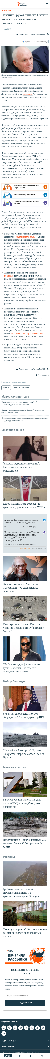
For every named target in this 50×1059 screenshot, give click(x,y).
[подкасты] (19, 1056)
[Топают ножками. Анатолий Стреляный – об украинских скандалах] (25, 568)
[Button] (22, 34)
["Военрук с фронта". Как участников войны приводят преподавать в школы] (25, 913)
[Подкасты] (43, 1027)
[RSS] (37, 1027)
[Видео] (31, 1056)
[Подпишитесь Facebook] (9, 1027)
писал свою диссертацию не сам (27, 333)
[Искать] (42, 1056)
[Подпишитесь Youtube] (20, 1027)
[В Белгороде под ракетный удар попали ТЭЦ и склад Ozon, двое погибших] (25, 784)
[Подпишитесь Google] (3, 1027)
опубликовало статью (26, 237)
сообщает (28, 94)
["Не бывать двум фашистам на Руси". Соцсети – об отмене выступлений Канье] (25, 648)
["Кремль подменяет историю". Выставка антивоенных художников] (25, 448)
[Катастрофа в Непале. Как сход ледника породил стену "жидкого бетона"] (25, 608)
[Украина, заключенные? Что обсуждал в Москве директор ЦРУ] (25, 698)
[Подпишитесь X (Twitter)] (15, 1027)
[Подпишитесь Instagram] (31, 1027)
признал (8, 276)
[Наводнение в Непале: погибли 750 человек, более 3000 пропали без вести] (25, 824)
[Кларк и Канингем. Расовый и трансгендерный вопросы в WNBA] (25, 488)
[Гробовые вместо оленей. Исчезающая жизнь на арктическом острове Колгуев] (25, 873)
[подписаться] (3, 1033)
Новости (6, 11)
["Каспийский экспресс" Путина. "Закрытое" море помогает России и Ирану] (25, 734)
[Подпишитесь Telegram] (26, 1027)
